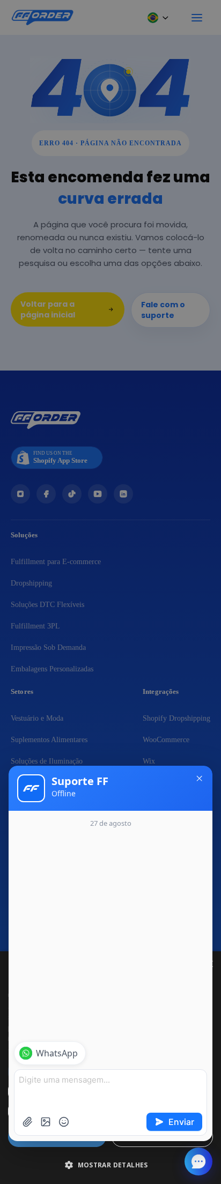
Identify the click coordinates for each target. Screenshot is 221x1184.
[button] (110, 1165)
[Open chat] (198, 1161)
